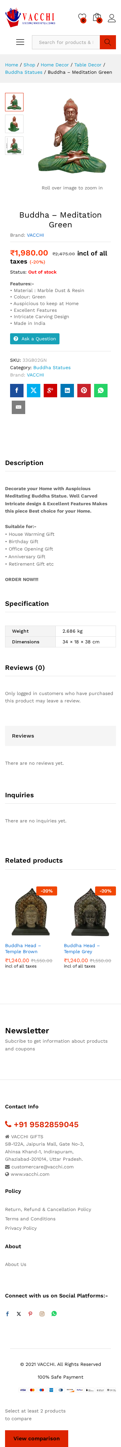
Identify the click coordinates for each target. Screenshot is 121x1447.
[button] (15, 934)
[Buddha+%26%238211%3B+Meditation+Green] (33, 390)
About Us (15, 1264)
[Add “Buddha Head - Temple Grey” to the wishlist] (104, 934)
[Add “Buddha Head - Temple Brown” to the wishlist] (45, 934)
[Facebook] (7, 1314)
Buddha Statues (52, 367)
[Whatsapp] (54, 1314)
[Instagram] (42, 1314)
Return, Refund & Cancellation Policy (48, 1209)
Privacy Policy (21, 1228)
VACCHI (35, 235)
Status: (18, 272)
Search (108, 42)
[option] (31, 932)
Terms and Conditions (30, 1218)
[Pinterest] (30, 1314)
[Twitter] (19, 1314)
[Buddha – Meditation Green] (17, 390)
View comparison (36, 1438)
